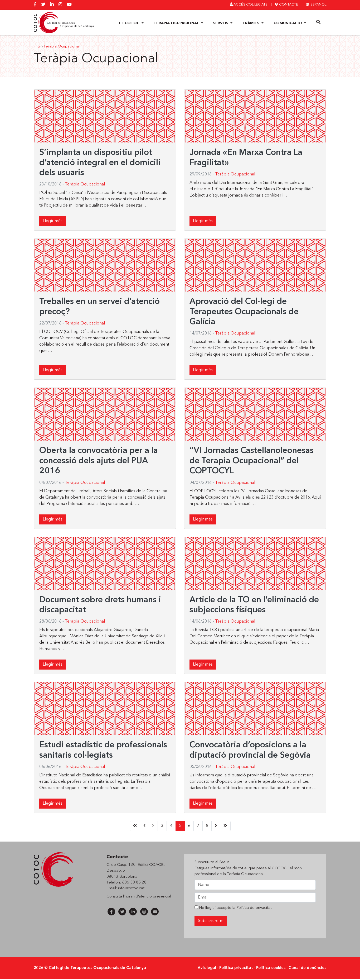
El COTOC (129, 23)
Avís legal (207, 968)
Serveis (221, 23)
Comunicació (288, 23)
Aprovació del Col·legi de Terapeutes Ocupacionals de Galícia (244, 312)
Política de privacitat (254, 908)
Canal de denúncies (307, 968)
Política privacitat (236, 968)
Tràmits (251, 23)
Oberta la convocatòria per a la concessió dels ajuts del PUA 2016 (98, 461)
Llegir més (52, 221)
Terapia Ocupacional (177, 23)
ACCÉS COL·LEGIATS (250, 4)
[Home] (135, 826)
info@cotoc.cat (131, 888)
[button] (318, 22)
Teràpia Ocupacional (61, 47)
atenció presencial (155, 897)
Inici (37, 47)
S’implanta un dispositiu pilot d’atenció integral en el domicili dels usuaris (99, 163)
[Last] (225, 826)
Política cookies (270, 968)
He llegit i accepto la (235, 908)
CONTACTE (288, 4)
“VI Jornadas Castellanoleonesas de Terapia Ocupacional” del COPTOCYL (251, 461)
